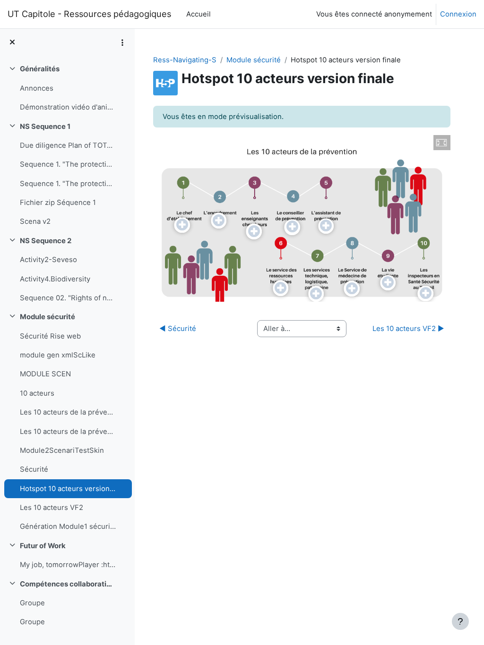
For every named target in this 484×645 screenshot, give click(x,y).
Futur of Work (43, 546)
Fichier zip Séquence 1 (58, 202)
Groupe (32, 603)
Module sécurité (47, 317)
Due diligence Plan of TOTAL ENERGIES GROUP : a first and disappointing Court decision (68, 145)
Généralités (40, 69)
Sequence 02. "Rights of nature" (68, 298)
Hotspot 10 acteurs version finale (68, 488)
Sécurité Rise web (50, 336)
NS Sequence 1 (45, 126)
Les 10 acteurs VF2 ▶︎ (408, 328)
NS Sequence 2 (45, 241)
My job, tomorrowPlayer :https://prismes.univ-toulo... (68, 564)
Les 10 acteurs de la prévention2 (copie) (68, 431)
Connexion (458, 14)
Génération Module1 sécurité (68, 526)
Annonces (36, 88)
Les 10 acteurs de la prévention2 (68, 412)
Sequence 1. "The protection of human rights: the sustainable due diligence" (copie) (68, 183)
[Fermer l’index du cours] (12, 42)
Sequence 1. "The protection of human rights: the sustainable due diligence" (68, 164)
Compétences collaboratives (68, 584)
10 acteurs (37, 393)
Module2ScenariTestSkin (62, 450)
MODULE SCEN (45, 374)
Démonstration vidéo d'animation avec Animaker (68, 107)
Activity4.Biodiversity (55, 279)
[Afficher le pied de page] (460, 621)
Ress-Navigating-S (184, 60)
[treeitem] (67, 88)
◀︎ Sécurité (177, 328)
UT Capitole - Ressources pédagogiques (89, 13)
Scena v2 (35, 221)
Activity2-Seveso (48, 259)
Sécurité (34, 469)
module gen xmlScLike (57, 355)
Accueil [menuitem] (198, 14)
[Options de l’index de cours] (122, 42)
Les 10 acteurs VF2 (51, 507)
